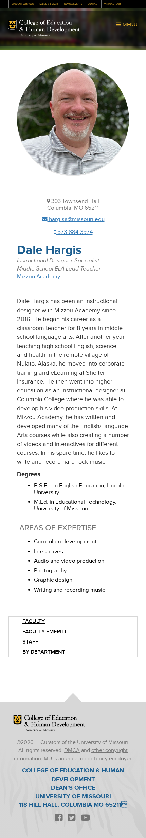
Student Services (23, 4)
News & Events (73, 4)
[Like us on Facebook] (58, 818)
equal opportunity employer (98, 759)
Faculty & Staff (49, 4)
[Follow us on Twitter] (71, 818)
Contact (93, 4)
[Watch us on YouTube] (85, 818)
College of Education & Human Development (49, 26)
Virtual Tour (112, 4)
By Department (43, 652)
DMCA (72, 750)
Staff (30, 642)
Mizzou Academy (38, 276)
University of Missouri (34, 35)
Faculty (33, 621)
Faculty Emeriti (44, 632)
